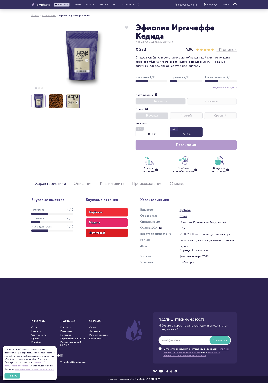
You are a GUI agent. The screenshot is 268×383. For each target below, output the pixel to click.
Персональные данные (72, 339)
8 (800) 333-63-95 (187, 4)
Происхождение (147, 184)
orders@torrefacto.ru (75, 362)
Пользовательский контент (70, 343)
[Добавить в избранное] (127, 27)
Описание (83, 184)
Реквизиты (66, 331)
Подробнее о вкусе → (225, 87)
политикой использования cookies (24, 364)
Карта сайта (96, 339)
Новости (36, 331)
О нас (34, 327)
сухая (183, 216)
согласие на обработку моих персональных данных (191, 353)
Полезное (65, 335)
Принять (12, 376)
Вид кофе (147, 209)
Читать (90, 4)
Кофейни (36, 342)
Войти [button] (226, 5)
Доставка (94, 331)
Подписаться (186, 144)
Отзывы (76, 4)
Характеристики (50, 184)
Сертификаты (38, 335)
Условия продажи (98, 335)
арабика (185, 210)
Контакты (129, 4)
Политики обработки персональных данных (196, 350)
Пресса (35, 339)
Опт (115, 4)
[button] (61, 4)
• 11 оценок (227, 50)
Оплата (93, 327)
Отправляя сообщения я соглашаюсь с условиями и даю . (196, 352)
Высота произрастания (156, 234)
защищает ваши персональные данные (34, 369)
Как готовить (112, 184)
